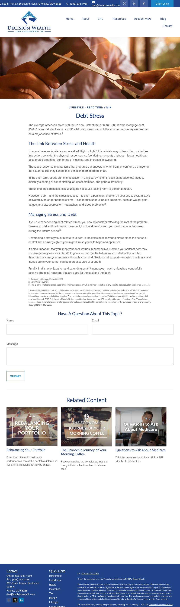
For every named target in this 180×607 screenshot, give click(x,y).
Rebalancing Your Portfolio (26, 450)
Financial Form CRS (90, 573)
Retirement (55, 575)
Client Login (162, 3)
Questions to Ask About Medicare (140, 450)
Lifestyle (53, 602)
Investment (55, 580)
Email (95, 320)
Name (10, 320)
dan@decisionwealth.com (106, 5)
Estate (52, 584)
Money (53, 597)
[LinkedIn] (134, 3)
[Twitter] (124, 3)
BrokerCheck (138, 578)
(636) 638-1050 (79, 3)
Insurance (54, 589)
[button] (70, 18)
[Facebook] (144, 3)
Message (12, 344)
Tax (51, 593)
